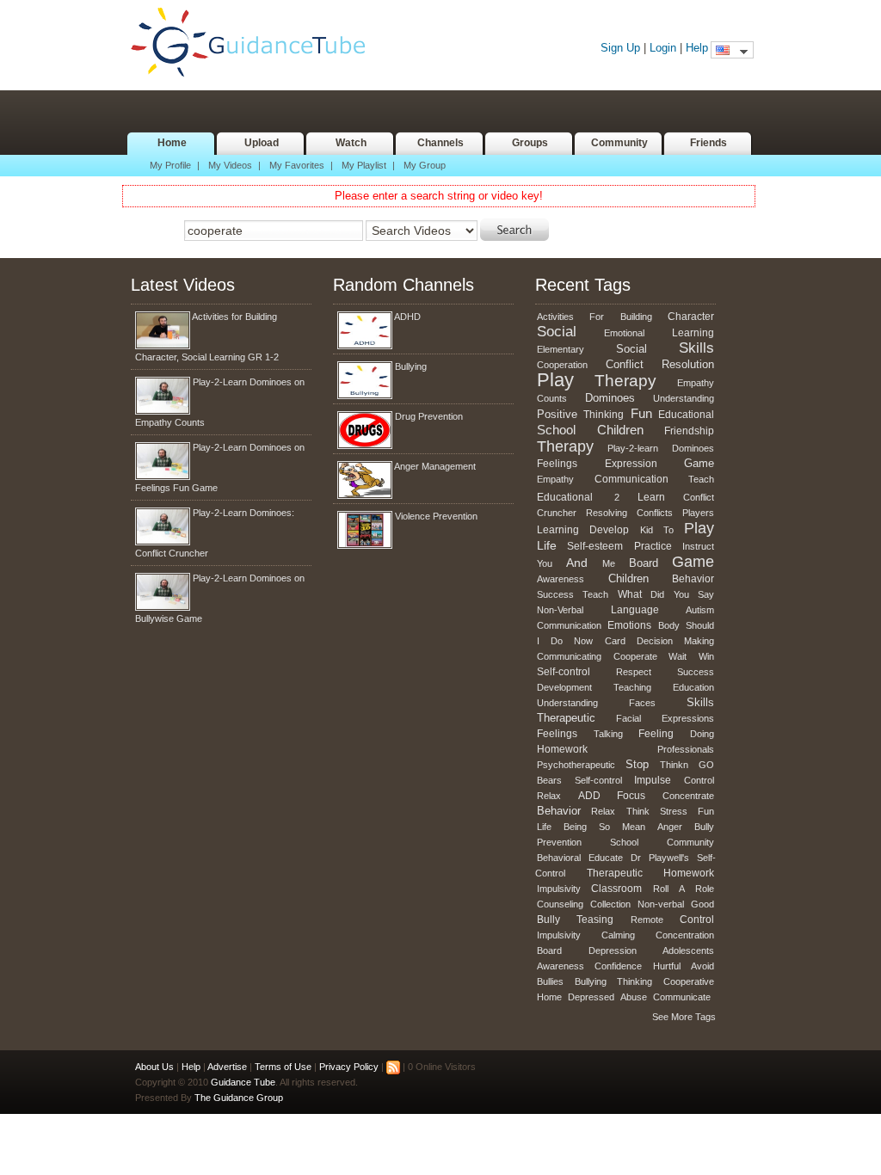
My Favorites (296, 165)
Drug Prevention (429, 416)
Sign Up (620, 47)
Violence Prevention (436, 516)
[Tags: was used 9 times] (611, 494)
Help (697, 47)
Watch (351, 143)
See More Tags (684, 1017)
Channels (440, 143)
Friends (708, 143)
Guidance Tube (256, 43)
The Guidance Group (238, 1097)
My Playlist (364, 165)
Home (172, 143)
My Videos (230, 165)
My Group (425, 165)
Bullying (411, 366)
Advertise (227, 1066)
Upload (261, 143)
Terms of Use (283, 1066)
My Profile (170, 165)
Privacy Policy (349, 1066)
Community (619, 143)
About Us (154, 1066)
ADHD (407, 316)
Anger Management (435, 466)
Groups (530, 143)
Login (663, 47)
